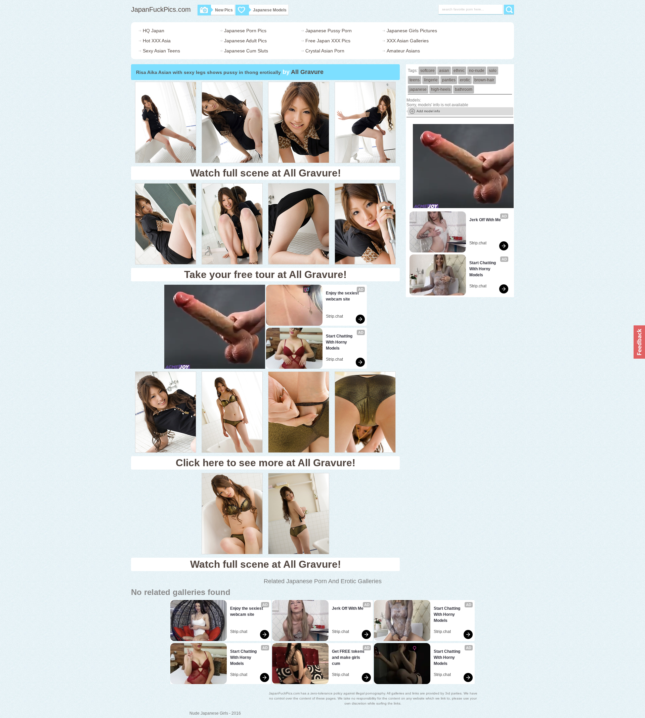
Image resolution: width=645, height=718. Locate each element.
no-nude (476, 70)
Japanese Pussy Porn (328, 30)
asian (444, 70)
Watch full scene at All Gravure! (265, 172)
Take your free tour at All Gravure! (265, 274)
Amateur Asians (403, 50)
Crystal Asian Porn (324, 50)
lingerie (431, 80)
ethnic (459, 70)
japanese (418, 89)
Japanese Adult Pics (245, 40)
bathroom (463, 89)
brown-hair (484, 80)
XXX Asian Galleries (408, 40)
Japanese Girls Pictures (412, 30)
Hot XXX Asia (157, 40)
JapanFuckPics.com (161, 9)
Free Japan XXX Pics (327, 40)
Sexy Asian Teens (161, 50)
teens (415, 80)
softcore (427, 70)
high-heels (440, 89)
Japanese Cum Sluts (246, 50)
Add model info (428, 111)
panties (449, 80)
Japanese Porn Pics (245, 30)
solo (493, 70)
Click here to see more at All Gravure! (265, 462)
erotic (465, 80)
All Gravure (307, 72)
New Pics (224, 10)
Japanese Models (270, 10)
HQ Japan (153, 30)
